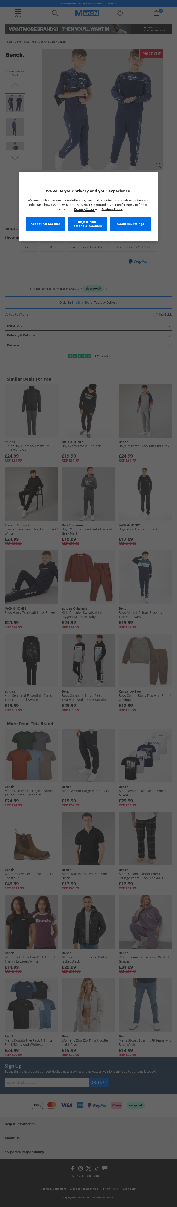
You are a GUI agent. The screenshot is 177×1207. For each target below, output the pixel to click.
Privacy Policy (84, 209)
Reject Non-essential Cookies (88, 224)
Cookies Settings (130, 224)
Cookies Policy (112, 209)
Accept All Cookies (45, 224)
